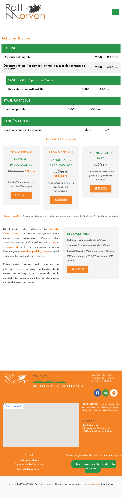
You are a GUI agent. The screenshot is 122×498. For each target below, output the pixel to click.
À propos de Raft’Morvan (29, 464)
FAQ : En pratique (29, 460)
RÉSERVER (21, 195)
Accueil (29, 455)
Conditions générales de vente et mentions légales (93, 455)
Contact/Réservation (28, 469)
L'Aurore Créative (91, 484)
